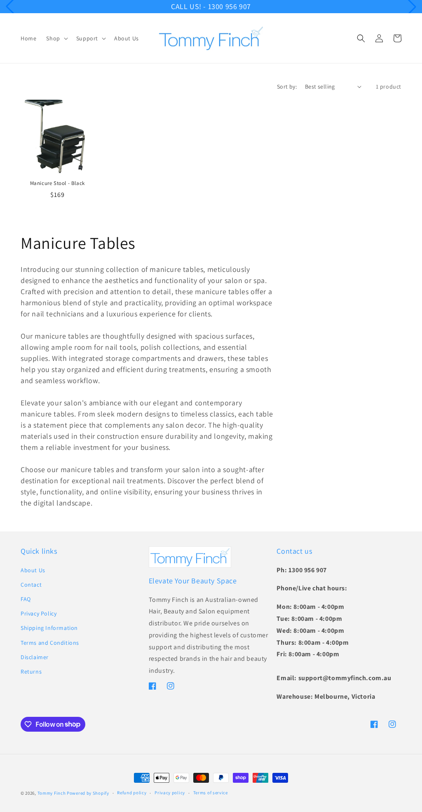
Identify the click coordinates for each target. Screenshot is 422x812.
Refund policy (131, 793)
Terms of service (210, 793)
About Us (33, 570)
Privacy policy (170, 793)
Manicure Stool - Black (57, 183)
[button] (56, 38)
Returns (31, 671)
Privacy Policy (38, 613)
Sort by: (287, 86)
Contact (31, 584)
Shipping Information (49, 628)
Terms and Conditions (50, 642)
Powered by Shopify (88, 793)
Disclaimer (35, 657)
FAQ (26, 599)
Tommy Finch (52, 793)
